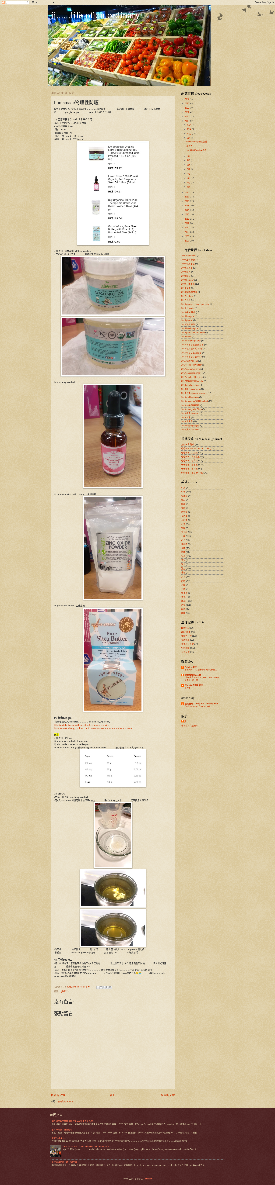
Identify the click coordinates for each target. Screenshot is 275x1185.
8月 (189, 156)
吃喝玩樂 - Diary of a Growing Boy (201, 703)
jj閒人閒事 (185, 632)
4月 (189, 173)
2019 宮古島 (187, 421)
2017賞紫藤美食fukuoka (192, 381)
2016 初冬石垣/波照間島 (192, 344)
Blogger (148, 1179)
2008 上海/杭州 (188, 260)
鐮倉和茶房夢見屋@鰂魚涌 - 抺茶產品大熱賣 (72, 1121)
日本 (183, 536)
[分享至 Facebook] (107, 987)
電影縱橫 (185, 648)
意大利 (184, 532)
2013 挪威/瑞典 (188, 312)
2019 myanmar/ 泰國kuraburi (194, 401)
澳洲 (183, 560)
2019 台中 (185, 417)
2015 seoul (186, 336)
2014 (187, 210)
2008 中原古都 (188, 264)
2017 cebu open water (191, 365)
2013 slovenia (187, 308)
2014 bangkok (187, 316)
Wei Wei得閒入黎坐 (194, 685)
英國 (183, 585)
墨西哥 (184, 516)
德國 (183, 528)
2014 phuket (187, 320)
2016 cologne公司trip (191, 340)
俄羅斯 (184, 495)
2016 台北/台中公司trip (191, 348)
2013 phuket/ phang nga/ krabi (195, 304)
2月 (189, 182)
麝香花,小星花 (58, 1138)
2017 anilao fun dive (190, 369)
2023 (187, 103)
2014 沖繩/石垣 (188, 324)
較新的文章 (58, 1095)
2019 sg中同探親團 (190, 405)
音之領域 (185, 652)
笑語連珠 (185, 640)
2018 (187, 192)
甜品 (183, 568)
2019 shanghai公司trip (191, 409)
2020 (187, 116)
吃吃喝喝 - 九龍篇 (189, 452)
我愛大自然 (186, 636)
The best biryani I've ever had (197, 706)
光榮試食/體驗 (187, 444)
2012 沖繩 (185, 300)
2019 (187, 121)
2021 (187, 112)
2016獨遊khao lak (189, 361)
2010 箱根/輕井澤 (189, 292)
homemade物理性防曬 (196, 141)
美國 (183, 580)
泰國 (183, 552)
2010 (187, 227)
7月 (189, 160)
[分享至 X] (104, 987)
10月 (189, 133)
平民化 (187, 688)
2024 (187, 99)
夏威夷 (184, 520)
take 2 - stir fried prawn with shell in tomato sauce (86, 1146)
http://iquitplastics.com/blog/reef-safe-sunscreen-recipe (81, 725)
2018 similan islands (190, 385)
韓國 (183, 613)
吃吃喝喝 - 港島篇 (189, 464)
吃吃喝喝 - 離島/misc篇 (192, 473)
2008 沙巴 (185, 272)
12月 (189, 125)
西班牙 (184, 601)
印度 (183, 504)
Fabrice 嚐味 (191, 667)
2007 (187, 241)
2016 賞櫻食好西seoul (191, 357)
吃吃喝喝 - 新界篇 (189, 460)
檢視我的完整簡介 (189, 725)
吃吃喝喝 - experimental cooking (196, 448)
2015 (187, 205)
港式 (183, 556)
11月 (189, 129)
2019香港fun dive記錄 (196, 150)
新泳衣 (189, 146)
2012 (187, 219)
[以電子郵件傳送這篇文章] (98, 987)
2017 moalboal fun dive (192, 377)
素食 (183, 576)
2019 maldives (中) (190, 397)
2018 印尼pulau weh (190, 389)
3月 (189, 178)
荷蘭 (183, 588)
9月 (189, 138)
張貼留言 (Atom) (65, 1101)
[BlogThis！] (101, 987)
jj (185, 721)
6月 (189, 165)
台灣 (183, 508)
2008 (187, 236)
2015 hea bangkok (189, 328)
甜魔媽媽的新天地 (193, 675)
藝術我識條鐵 (187, 644)
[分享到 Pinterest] (110, 987)
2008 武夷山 (187, 268)
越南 (183, 609)
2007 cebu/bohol (188, 255)
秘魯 (183, 572)
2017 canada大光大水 (191, 373)
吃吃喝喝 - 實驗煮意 (190, 456)
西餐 (183, 605)
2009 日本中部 (188, 284)
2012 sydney (187, 296)
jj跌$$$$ (64, 991)
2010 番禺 (185, 288)
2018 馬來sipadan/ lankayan (194, 393)
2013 (187, 214)
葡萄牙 (184, 597)
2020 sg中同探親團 (190, 425)
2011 (187, 223)
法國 (183, 548)
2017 (187, 197)
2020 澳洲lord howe (190, 429)
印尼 (183, 499)
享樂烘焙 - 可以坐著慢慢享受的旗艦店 (201, 670)
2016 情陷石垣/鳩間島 (191, 353)
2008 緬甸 (185, 276)
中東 (183, 487)
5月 (189, 169)
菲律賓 (184, 593)
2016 (187, 201)
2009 (187, 232)
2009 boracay (187, 280)
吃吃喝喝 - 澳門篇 (189, 468)
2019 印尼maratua (189, 413)
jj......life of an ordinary (95, 14)
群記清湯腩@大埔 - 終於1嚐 (64, 1162)
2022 (187, 108)
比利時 (184, 544)
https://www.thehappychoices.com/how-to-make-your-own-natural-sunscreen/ (93, 728)
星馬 (183, 540)
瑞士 (183, 564)
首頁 (113, 1095)
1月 (189, 187)
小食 (183, 524)
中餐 (183, 492)
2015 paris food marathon (193, 332)
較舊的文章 (168, 1095)
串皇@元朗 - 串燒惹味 (62, 1130)
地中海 (184, 512)
